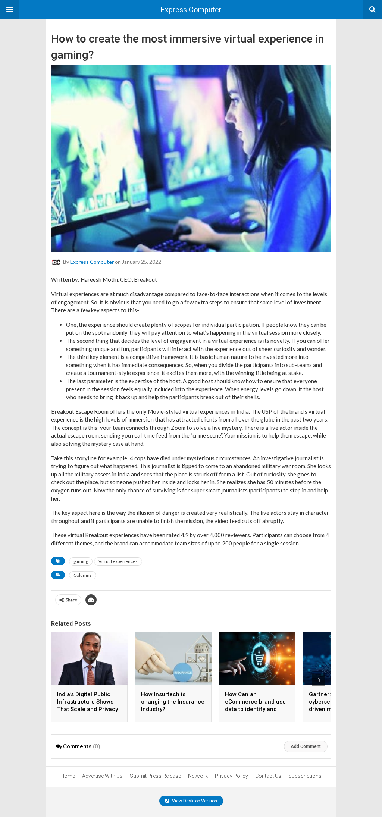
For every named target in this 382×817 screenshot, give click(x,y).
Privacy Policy (231, 776)
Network (198, 776)
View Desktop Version (194, 801)
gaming (80, 561)
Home (67, 776)
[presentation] (318, 680)
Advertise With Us (102, 776)
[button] (9, 9)
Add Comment (306, 746)
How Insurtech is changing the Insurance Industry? (172, 702)
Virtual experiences (118, 561)
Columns (82, 575)
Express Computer (191, 9)
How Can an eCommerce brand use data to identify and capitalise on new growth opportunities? (255, 709)
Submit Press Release (155, 776)
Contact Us (268, 776)
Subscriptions (305, 776)
